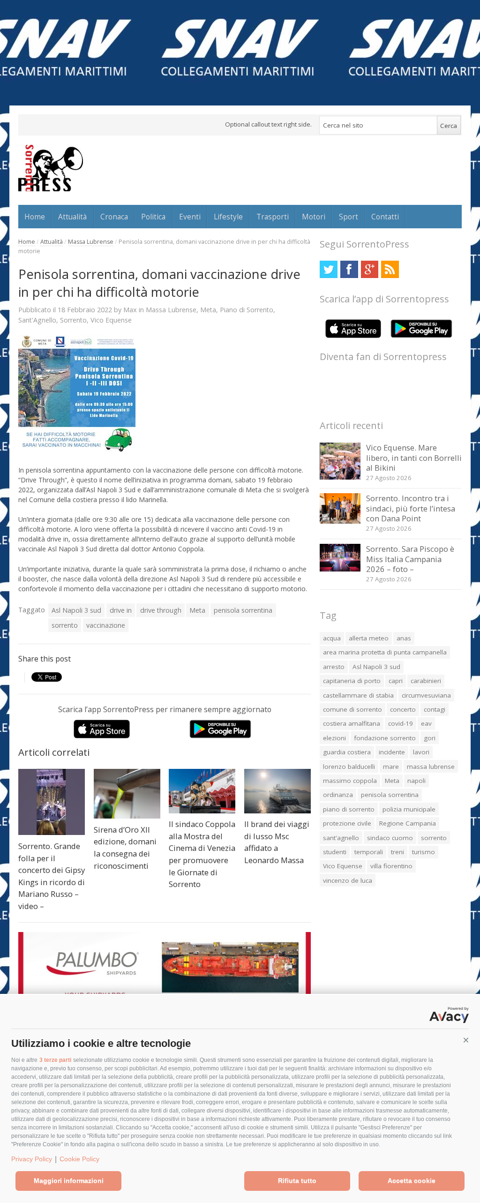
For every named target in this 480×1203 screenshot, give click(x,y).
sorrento (65, 625)
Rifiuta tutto (297, 1180)
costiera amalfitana (351, 723)
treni (397, 852)
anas (404, 638)
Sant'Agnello (37, 320)
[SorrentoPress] (50, 167)
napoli (416, 780)
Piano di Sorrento (246, 309)
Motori (313, 216)
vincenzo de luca (347, 880)
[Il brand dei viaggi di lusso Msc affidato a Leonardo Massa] (277, 791)
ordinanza (338, 794)
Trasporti (272, 216)
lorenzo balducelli (349, 766)
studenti (334, 852)
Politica (153, 216)
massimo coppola (350, 780)
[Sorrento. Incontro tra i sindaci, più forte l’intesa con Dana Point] (340, 521)
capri (396, 681)
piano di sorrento (349, 809)
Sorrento (73, 320)
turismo (423, 852)
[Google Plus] (369, 269)
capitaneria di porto (352, 681)
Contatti (385, 216)
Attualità (72, 216)
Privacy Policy (31, 1159)
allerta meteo (369, 638)
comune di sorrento (352, 709)
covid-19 (400, 723)
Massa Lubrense (90, 242)
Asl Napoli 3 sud (76, 610)
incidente (392, 752)
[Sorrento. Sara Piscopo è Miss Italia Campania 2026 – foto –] (340, 568)
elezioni (334, 738)
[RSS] (389, 269)
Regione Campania (407, 823)
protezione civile (347, 823)
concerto (403, 709)
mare (391, 766)
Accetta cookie (411, 1180)
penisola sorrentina (243, 610)
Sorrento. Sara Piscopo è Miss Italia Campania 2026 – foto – (410, 558)
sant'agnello (341, 838)
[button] (466, 1040)
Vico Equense (111, 320)
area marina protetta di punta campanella (385, 652)
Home (34, 216)
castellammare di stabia (358, 695)
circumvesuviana (426, 695)
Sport (348, 216)
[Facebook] (349, 269)
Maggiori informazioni (69, 1180)
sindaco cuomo (390, 838)
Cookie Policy (79, 1159)
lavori (421, 752)
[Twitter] (328, 269)
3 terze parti (55, 1060)
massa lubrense (431, 766)
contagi (434, 709)
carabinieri (426, 681)
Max (130, 309)
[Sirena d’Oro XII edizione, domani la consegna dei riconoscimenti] (127, 794)
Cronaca (114, 216)
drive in (121, 610)
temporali (368, 852)
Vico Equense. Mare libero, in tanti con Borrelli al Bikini (414, 457)
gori (429, 738)
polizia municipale (408, 809)
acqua (332, 638)
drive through (160, 610)
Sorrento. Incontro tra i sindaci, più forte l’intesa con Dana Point (410, 508)
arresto (334, 666)
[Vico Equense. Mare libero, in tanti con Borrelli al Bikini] (340, 477)
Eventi (190, 216)
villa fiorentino (391, 866)
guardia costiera (347, 752)
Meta (208, 309)
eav (426, 723)
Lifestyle (228, 216)
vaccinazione (105, 625)
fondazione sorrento (385, 738)
